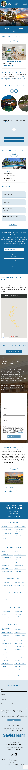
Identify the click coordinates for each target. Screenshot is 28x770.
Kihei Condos (14, 624)
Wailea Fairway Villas (7, 571)
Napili (13, 78)
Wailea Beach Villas (6, 557)
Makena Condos (14, 593)
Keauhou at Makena (7, 585)
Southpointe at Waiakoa (6, 672)
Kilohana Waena (6, 611)
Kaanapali (3, 78)
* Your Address (6, 396)
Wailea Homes (14, 522)
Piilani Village (18, 614)
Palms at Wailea (19, 565)
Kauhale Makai (5, 657)
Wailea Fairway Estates (18, 532)
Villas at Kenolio (6, 676)
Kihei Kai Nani (5, 666)
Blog (13, 725)
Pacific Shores (5, 655)
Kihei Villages (18, 669)
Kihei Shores (5, 641)
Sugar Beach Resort (20, 663)
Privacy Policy (20, 432)
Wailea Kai (4, 526)
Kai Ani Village (5, 663)
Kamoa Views (18, 629)
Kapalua (9, 78)
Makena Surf (18, 597)
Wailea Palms (18, 571)
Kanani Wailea (5, 565)
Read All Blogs (14, 351)
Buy (23, 728)
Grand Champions (6, 562)
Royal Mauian (18, 676)
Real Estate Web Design (8, 764)
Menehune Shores (19, 657)
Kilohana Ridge (18, 611)
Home (8, 725)
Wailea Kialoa (5, 536)
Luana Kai (17, 673)
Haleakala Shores (6, 643)
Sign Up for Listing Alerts (14, 141)
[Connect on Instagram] (7, 508)
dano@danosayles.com (14, 516)
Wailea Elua (5, 560)
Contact (19, 730)
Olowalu (12, 80)
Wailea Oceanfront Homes (6, 539)
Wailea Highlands (19, 529)
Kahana (17, 78)
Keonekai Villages (6, 632)
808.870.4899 (14, 513)
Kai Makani (4, 669)
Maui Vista (17, 655)
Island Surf (4, 638)
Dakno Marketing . (21, 764)
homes (22, 105)
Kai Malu (17, 562)
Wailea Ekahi (18, 560)
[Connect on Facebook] (15, 508)
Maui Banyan (5, 652)
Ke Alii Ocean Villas (19, 646)
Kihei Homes (14, 607)
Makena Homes (14, 578)
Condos (18, 728)
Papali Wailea (5, 568)
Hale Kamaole (18, 652)
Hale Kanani (18, 666)
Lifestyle (12, 730)
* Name (5, 408)
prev (12, 41)
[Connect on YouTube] (18, 508)
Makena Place (5, 582)
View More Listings (14, 138)
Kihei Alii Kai (17, 632)
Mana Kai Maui (5, 646)
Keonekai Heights (6, 617)
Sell (7, 730)
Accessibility (17, 762)
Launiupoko (4, 80)
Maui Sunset (5, 660)
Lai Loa (16, 551)
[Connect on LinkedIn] (12, 508)
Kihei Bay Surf (5, 635)
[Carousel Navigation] (14, 91)
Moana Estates (18, 617)
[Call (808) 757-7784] (26, 4)
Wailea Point (18, 557)
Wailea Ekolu (18, 568)
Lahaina (23, 76)
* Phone (5, 420)
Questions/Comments (7, 703)
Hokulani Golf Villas (20, 641)
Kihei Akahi (4, 649)
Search (19, 725)
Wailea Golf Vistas (6, 529)
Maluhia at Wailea (6, 533)
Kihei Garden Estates (20, 635)
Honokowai (22, 78)
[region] (14, 54)
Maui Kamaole (18, 649)
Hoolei (3, 551)
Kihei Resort (18, 660)
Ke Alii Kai (4, 614)
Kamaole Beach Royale (6, 629)
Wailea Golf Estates (19, 526)
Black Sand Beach (19, 582)
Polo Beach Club (6, 597)
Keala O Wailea (18, 554)
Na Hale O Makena (6, 599)
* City (4, 402)
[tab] (7, 121)
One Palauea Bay (19, 585)
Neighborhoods (9, 728)
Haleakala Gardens (19, 638)
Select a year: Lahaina (10, 249)
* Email (4, 414)
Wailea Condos (14, 547)
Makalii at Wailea (6, 554)
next (16, 41)
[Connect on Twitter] (9, 508)
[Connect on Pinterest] (21, 508)
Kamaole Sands (18, 643)
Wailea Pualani (18, 536)
